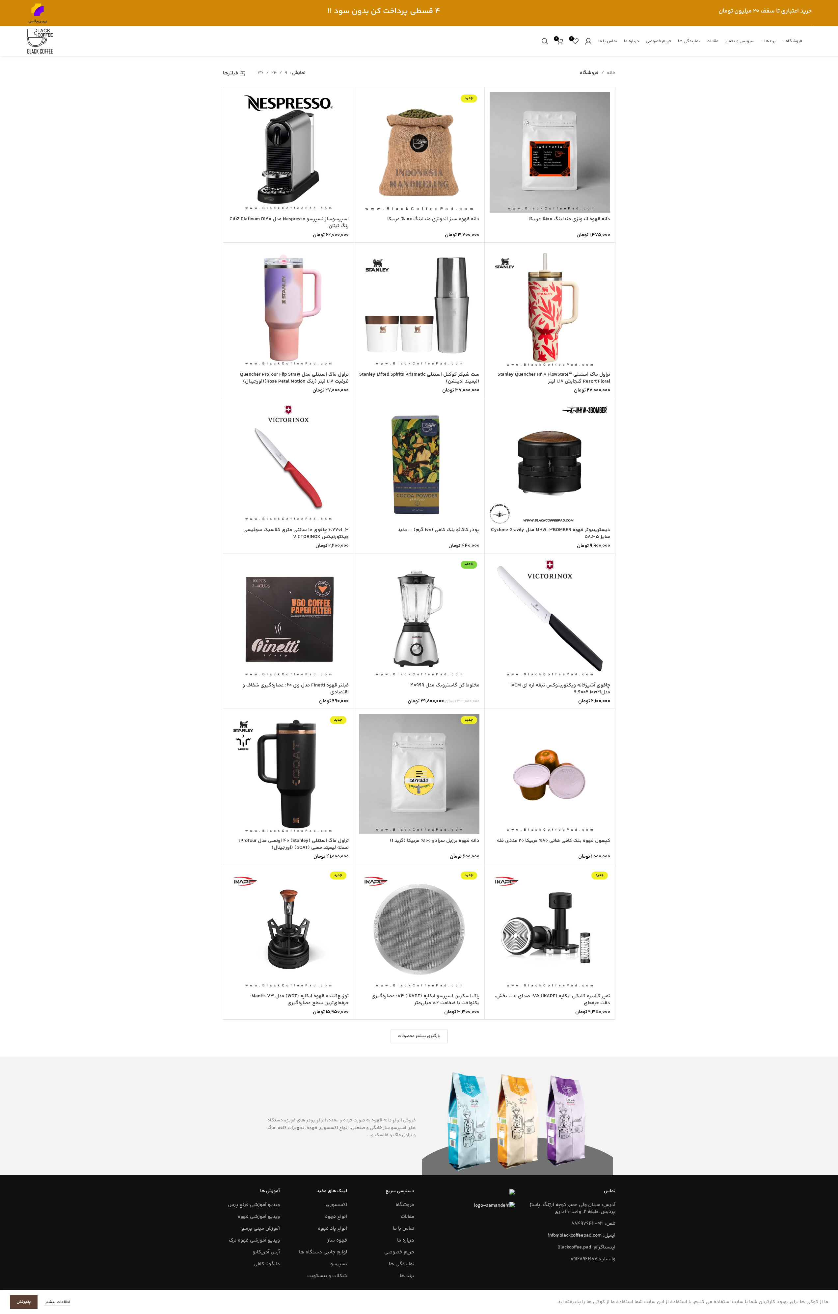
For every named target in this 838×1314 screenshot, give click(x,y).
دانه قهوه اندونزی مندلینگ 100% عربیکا (569, 219)
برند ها (407, 1276)
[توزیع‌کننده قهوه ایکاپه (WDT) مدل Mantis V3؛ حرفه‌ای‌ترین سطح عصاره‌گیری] (288, 929)
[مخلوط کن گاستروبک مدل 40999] (419, 618)
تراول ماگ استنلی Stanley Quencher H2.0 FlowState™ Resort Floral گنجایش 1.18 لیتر (554, 378)
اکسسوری (336, 1205)
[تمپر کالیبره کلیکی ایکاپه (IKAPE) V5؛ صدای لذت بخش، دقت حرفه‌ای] (550, 929)
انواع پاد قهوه (332, 1228)
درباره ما (405, 1240)
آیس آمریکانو (266, 1252)
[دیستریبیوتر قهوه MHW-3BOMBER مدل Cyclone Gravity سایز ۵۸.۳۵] (550, 463)
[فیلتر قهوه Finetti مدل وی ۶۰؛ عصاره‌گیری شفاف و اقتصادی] (288, 618)
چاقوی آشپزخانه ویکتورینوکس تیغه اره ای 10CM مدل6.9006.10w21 (560, 689)
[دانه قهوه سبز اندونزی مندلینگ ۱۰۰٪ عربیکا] (419, 152)
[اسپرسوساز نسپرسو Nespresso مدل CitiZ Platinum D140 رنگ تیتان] (288, 152)
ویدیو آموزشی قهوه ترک (254, 1240)
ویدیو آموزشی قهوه (259, 1216)
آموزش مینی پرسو (260, 1228)
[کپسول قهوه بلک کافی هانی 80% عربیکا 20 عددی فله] (550, 774)
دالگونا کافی (267, 1264)
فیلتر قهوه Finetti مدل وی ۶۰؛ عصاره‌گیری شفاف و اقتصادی (295, 689)
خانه (611, 73)
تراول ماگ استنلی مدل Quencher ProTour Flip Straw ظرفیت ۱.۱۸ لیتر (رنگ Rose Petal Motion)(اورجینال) (294, 378)
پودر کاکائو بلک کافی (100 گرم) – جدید (438, 530)
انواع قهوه (336, 1216)
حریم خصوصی (399, 1252)
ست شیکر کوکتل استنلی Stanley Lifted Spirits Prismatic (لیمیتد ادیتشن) (419, 378)
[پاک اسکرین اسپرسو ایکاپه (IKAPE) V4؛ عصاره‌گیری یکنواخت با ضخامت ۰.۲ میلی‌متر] (419, 929)
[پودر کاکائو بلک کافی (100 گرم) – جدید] (419, 463)
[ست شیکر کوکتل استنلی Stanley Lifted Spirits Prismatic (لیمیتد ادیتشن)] (419, 308)
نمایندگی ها (401, 1264)
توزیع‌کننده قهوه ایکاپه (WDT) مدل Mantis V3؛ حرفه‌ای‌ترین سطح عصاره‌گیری (299, 999)
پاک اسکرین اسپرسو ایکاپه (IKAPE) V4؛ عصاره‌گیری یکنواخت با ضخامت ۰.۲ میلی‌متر (425, 999)
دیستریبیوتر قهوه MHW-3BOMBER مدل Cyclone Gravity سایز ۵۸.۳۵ (550, 533)
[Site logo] (37, 13)
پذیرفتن (23, 1302)
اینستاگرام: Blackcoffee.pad (586, 1247)
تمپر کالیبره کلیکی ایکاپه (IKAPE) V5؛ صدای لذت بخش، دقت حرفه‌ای (552, 999)
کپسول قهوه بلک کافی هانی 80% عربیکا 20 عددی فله (553, 841)
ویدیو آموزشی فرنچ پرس (254, 1205)
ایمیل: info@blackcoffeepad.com (581, 1235)
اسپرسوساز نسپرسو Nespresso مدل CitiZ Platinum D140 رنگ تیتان (289, 222)
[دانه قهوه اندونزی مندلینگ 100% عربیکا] (550, 152)
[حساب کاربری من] (588, 41)
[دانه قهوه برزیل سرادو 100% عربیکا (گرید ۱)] (419, 774)
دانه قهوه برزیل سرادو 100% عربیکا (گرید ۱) (434, 841)
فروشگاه (404, 1205)
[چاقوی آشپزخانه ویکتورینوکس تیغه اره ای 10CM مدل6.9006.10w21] (550, 618)
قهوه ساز (337, 1240)
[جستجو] (545, 41)
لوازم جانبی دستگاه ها (323, 1252)
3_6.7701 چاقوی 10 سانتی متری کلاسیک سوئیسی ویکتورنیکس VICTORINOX (296, 533)
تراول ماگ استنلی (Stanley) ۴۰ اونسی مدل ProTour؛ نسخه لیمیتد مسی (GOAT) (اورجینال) (294, 844)
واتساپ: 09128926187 (593, 1259)
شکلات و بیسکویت (327, 1276)
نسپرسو (338, 1264)
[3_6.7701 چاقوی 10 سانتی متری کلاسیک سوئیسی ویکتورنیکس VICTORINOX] (288, 463)
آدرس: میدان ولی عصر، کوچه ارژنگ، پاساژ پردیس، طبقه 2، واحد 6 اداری (572, 1208)
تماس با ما (403, 1228)
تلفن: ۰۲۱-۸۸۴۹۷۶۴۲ (593, 1223)
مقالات (407, 1216)
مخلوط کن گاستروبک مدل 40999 (444, 685)
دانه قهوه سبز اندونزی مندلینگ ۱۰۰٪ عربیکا (433, 219)
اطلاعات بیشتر (57, 1302)
